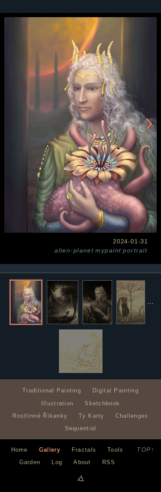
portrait (135, 250)
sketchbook (102, 403)
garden (30, 462)
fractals (84, 449)
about (82, 462)
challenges (132, 416)
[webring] (80, 477)
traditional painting (51, 390)
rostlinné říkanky (39, 416)
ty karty (91, 416)
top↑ (146, 449)
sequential (81, 428)
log (57, 462)
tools (115, 449)
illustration (57, 403)
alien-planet (74, 250)
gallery (50, 449)
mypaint (108, 250)
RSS (108, 462)
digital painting (115, 390)
